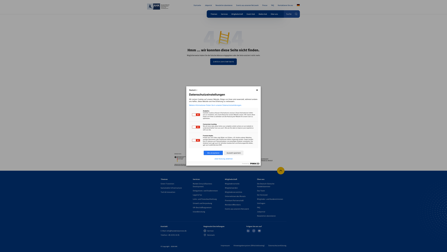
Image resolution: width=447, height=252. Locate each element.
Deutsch (192, 90)
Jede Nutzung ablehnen (223, 159)
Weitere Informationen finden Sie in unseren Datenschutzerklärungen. (215, 105)
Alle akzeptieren (213, 153)
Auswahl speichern (234, 153)
